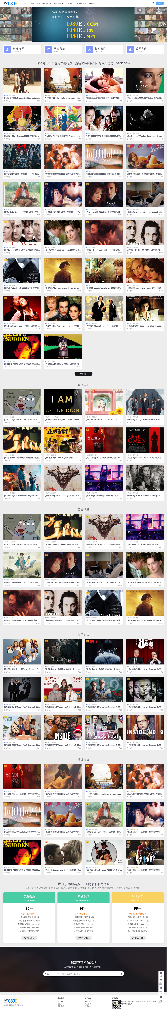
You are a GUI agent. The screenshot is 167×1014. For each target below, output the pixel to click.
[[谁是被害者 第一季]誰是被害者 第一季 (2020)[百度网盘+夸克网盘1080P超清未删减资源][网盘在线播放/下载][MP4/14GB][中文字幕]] (104, 651)
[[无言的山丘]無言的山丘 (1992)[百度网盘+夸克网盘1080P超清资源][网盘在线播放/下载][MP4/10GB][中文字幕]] (63, 346)
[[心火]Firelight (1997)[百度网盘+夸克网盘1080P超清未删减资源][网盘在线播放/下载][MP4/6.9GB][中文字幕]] (104, 194)
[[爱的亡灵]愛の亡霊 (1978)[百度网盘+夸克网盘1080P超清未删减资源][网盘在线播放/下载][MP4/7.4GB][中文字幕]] (63, 776)
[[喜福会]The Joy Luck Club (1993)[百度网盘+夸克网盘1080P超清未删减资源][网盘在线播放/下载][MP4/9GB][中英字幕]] (104, 232)
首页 (26, 3)
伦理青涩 (69, 3)
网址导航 (61, 1006)
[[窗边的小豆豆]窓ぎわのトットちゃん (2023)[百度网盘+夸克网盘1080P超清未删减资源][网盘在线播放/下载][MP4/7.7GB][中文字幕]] (104, 402)
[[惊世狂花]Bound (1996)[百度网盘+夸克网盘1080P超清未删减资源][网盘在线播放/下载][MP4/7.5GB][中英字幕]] (22, 440)
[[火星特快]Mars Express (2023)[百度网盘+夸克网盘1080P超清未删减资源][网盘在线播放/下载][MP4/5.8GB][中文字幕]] (22, 118)
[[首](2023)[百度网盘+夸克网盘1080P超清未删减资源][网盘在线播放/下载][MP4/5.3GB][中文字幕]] (22, 156)
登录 (160, 3)
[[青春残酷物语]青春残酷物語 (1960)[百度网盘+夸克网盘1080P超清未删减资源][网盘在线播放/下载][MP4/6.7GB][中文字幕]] (104, 80)
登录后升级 (30, 938)
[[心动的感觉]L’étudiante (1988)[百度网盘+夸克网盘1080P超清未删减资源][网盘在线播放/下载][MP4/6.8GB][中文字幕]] (104, 308)
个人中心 (61, 1001)
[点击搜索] (121, 973)
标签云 (60, 1004)
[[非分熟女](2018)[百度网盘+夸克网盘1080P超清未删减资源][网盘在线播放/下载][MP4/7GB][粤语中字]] (63, 194)
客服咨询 (88, 1004)
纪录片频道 (81, 3)
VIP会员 (92, 3)
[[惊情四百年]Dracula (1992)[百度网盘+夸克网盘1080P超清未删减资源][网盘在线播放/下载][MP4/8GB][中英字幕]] (63, 478)
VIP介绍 (87, 1001)
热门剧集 (46, 3)
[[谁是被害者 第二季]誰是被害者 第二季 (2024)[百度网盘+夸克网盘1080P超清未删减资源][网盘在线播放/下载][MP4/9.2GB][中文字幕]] (63, 651)
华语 (88, 133)
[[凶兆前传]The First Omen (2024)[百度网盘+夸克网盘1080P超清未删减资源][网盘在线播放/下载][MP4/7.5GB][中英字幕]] (145, 440)
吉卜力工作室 (9, 580)
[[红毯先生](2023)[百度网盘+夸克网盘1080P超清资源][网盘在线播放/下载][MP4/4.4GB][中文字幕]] (145, 402)
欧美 (6, 95)
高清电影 (34, 3)
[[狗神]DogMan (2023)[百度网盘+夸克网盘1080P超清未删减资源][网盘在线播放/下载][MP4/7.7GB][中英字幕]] (104, 478)
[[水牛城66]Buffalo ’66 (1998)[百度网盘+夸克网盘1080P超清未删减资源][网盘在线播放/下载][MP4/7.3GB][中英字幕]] (145, 232)
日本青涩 (56, 791)
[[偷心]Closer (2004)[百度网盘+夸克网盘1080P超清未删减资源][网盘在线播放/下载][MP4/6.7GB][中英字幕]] (22, 232)
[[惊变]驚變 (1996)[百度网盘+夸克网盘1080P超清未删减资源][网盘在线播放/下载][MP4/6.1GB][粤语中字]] (22, 346)
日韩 (88, 95)
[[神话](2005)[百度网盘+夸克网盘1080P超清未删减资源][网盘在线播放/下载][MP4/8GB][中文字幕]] (104, 118)
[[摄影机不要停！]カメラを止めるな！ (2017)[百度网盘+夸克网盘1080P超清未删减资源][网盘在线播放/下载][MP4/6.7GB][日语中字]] (63, 440)
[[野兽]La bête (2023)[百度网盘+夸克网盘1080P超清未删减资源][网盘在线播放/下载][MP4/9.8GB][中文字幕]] (145, 80)
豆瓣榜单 (57, 3)
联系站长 (88, 1006)
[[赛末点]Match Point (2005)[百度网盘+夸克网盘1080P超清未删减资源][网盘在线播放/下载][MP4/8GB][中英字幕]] (22, 270)
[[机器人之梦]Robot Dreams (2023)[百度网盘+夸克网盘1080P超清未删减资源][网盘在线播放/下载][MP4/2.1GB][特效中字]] (22, 402)
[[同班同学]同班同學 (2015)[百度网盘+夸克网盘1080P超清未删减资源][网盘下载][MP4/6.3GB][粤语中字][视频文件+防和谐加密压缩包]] (104, 156)
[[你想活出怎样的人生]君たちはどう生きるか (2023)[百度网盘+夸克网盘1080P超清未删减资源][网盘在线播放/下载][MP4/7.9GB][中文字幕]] (22, 565)
